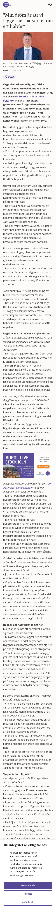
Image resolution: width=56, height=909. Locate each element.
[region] (28, 874)
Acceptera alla (28, 885)
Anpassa (28, 893)
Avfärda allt (28, 902)
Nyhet (6, 70)
